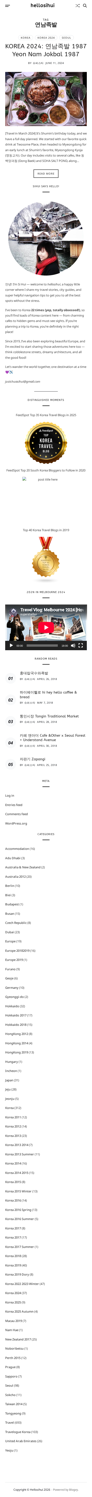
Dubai (9, 932)
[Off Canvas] (7, 6)
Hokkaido (12, 1006)
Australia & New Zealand (23, 867)
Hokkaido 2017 (15, 1015)
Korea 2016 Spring (18, 1210)
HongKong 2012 (16, 1034)
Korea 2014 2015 (16, 1173)
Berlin (9, 886)
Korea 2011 (13, 1117)
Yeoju (9, 1450)
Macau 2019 (13, 1321)
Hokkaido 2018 (15, 1025)
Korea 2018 (13, 1256)
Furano (10, 969)
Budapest (12, 904)
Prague (10, 1367)
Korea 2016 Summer (19, 1219)
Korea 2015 (13, 1182)
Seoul (66, 37)
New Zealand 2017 (18, 1339)
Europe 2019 (14, 960)
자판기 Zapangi (32, 759)
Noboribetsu (14, 1348)
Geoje (9, 978)
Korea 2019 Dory (17, 1274)
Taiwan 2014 (13, 1404)
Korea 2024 (46, 37)
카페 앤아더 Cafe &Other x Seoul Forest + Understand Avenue (52, 737)
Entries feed (13, 805)
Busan (9, 913)
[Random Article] (77, 6)
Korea (25, 37)
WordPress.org (16, 823)
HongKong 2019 (16, 1052)
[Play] (11, 645)
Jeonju (9, 1099)
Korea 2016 (13, 1200)
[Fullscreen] (80, 645)
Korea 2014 (13, 1163)
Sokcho (10, 1395)
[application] (46, 627)
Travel (9, 1422)
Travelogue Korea (17, 1432)
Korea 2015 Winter (18, 1191)
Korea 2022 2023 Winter (22, 1284)
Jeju (8, 1089)
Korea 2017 (13, 1228)
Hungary (11, 1062)
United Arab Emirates (20, 1441)
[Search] (85, 5)
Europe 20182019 (17, 950)
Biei (8, 895)
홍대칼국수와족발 (34, 673)
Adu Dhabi (13, 858)
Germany (11, 988)
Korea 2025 (13, 1302)
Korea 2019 (13, 1265)
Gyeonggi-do (14, 997)
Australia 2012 (15, 876)
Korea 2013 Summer (19, 1154)
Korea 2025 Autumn (19, 1311)
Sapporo (11, 1376)
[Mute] (73, 645)
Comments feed (16, 814)
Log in (9, 795)
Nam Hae (11, 1330)
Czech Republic (16, 923)
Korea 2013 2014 (16, 1145)
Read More (46, 173)
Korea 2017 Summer (19, 1247)
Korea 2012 (13, 1126)
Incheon (11, 1071)
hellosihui (43, 5)
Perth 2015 (13, 1358)
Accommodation (17, 849)
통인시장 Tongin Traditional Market (49, 716)
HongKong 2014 (16, 1043)
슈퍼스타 (38, 63)
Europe (10, 941)
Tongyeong (13, 1413)
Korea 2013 (13, 1136)
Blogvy (73, 1490)
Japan (9, 1080)
